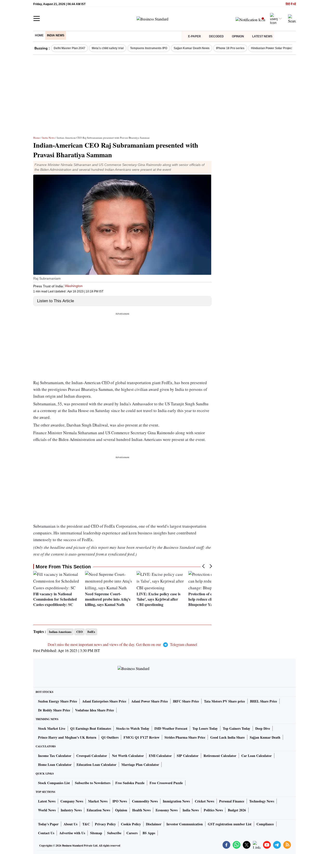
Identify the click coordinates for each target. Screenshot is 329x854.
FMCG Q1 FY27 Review (141, 737)
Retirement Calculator (220, 755)
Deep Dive (262, 728)
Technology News (261, 801)
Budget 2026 (237, 810)
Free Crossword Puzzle (166, 782)
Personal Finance (231, 801)
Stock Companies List (54, 782)
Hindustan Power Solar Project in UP (276, 48)
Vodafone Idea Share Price (94, 710)
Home (39, 35)
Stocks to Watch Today (132, 728)
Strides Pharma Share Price (184, 737)
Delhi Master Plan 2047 (69, 48)
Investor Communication (184, 824)
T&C (86, 824)
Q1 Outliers (109, 737)
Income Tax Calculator (54, 755)
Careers (132, 832)
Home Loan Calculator (55, 764)
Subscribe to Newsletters (92, 782)
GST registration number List (229, 824)
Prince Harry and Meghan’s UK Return (67, 737)
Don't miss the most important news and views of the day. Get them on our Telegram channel (122, 644)
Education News (98, 810)
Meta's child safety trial (108, 48)
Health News (141, 810)
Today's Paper (48, 824)
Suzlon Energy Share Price (57, 701)
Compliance (265, 824)
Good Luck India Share (227, 737)
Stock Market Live (51, 728)
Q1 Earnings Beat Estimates (90, 728)
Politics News (213, 810)
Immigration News (176, 801)
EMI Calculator (160, 755)
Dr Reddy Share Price (54, 710)
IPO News (119, 801)
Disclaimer (153, 824)
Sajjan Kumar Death (265, 737)
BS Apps (149, 832)
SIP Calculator (187, 755)
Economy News (167, 810)
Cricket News (204, 801)
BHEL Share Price (263, 701)
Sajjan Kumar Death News (192, 48)
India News (55, 35)
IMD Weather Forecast (170, 728)
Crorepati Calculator (91, 755)
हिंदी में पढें (291, 4)
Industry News (71, 810)
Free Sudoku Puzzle (130, 782)
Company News (71, 801)
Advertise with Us (72, 832)
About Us (70, 824)
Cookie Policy (131, 824)
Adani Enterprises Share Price (104, 701)
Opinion (238, 36)
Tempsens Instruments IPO (148, 48)
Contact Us (46, 832)
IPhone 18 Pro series (230, 48)
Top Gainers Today (236, 728)
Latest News (262, 36)
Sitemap (96, 832)
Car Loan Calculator (256, 755)
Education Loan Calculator (96, 764)
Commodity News (145, 801)
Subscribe (114, 832)
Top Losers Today (205, 728)
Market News (97, 801)
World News (47, 810)
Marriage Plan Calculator (140, 764)
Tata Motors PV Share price (224, 701)
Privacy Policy (105, 824)
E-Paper (194, 36)
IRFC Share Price (186, 701)
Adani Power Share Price (149, 701)
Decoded (216, 36)
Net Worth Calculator (128, 755)
